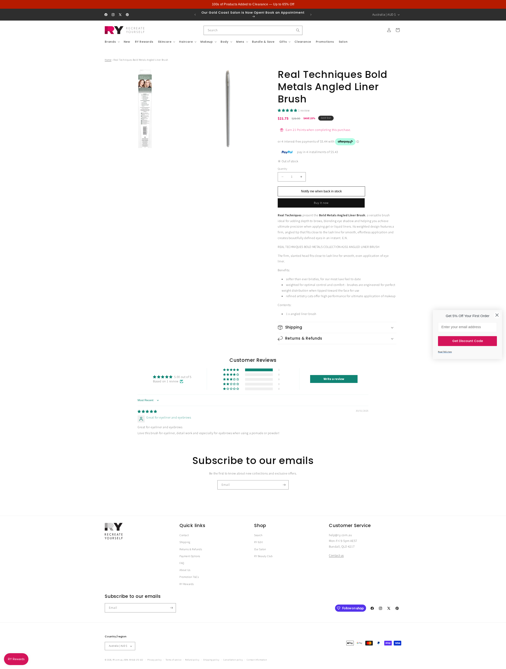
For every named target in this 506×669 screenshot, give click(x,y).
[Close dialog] (497, 315)
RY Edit (258, 542)
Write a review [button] (334, 379)
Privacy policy (154, 659)
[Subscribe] (284, 484)
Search (258, 535)
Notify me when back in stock (321, 191)
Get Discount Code (467, 341)
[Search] (298, 30)
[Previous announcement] (195, 14)
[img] (147, 411)
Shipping (184, 542)
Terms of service (173, 659)
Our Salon (260, 549)
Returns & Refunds (190, 549)
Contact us (336, 555)
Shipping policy (211, 659)
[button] (111, 42)
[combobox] (253, 30)
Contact (184, 535)
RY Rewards (186, 584)
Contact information (257, 659)
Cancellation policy (233, 659)
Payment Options (189, 556)
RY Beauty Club (263, 556)
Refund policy (192, 659)
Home (108, 60)
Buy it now (321, 203)
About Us (185, 570)
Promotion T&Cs (189, 577)
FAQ (181, 563)
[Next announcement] (311, 14)
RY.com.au (118, 659)
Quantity (282, 169)
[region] (253, 4)
